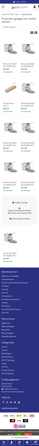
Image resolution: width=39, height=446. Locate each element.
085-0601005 (7, 386)
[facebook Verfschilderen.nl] (3, 402)
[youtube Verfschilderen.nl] (19, 402)
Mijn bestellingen (8, 326)
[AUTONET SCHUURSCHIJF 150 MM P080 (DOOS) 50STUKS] (10, 167)
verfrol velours (26, 14)
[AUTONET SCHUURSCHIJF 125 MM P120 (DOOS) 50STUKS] (10, 49)
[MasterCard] (13, 420)
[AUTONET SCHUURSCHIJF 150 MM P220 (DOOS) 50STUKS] (28, 88)
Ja (18, 434)
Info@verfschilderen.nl (10, 389)
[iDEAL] (19, 415)
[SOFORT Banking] (32, 415)
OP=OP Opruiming (8, 360)
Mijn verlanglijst (7, 333)
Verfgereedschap (8, 370)
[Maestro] (26, 420)
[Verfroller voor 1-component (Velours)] (10, 88)
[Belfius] (13, 415)
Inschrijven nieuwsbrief (10, 408)
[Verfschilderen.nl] (19, 7)
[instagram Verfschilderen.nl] (7, 402)
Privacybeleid (6, 296)
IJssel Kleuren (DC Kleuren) (11, 309)
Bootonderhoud (7, 357)
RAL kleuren (6, 306)
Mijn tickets (6, 330)
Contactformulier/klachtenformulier (15, 283)
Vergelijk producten (9, 336)
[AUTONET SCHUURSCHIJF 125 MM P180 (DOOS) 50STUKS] (10, 238)
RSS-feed (5, 313)
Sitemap (5, 303)
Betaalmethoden (8, 279)
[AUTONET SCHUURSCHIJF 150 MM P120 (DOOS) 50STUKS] (28, 167)
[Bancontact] (26, 415)
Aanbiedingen (6, 353)
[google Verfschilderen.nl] (11, 402)
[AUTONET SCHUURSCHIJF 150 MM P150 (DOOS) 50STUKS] (28, 128)
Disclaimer (5, 286)
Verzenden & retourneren (11, 299)
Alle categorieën (8, 373)
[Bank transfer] (6, 415)
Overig (4, 363)
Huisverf (5, 347)
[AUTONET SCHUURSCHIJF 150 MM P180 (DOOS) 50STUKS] (28, 49)
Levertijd (5, 289)
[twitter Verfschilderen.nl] (15, 402)
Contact (4, 350)
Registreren (6, 323)
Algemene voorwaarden (10, 276)
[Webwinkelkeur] (19, 426)
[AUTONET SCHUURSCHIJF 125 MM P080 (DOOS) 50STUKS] (10, 128)
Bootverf (5, 367)
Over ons (5, 293)
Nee (27, 434)
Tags (16, 14)
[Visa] (19, 420)
